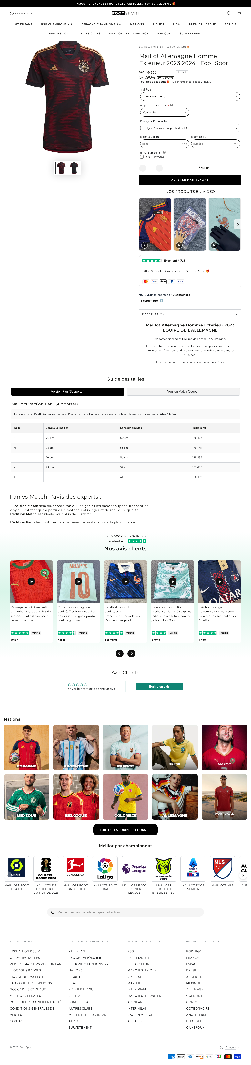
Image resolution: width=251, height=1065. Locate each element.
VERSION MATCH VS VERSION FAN (35, 964)
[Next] (243, 875)
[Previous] (8, 875)
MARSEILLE (136, 983)
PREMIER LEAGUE (82, 989)
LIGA (72, 983)
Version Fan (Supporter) (67, 391)
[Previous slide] (142, 224)
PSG (130, 951)
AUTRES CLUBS (80, 1008)
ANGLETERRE (196, 1015)
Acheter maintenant (190, 179)
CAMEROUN (195, 1027)
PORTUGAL (195, 951)
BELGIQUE (194, 1021)
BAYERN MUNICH (140, 1015)
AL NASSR (135, 1021)
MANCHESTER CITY (142, 970)
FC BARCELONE (139, 964)
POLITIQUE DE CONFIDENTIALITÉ (36, 1002)
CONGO (192, 1002)
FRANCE (192, 957)
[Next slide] (237, 224)
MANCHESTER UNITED (144, 996)
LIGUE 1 (74, 977)
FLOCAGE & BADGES (25, 970)
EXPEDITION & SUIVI (25, 951)
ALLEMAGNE (196, 989)
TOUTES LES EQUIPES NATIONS (123, 830)
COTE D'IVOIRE (198, 1008)
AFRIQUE (76, 1021)
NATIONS (76, 970)
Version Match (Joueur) (183, 391)
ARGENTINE (195, 977)
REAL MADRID (138, 957)
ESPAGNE (193, 964)
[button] (229, 13)
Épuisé (204, 168)
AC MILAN (135, 1002)
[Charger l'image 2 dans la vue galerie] (74, 168)
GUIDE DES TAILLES (25, 957)
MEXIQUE (193, 983)
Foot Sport (26, 1047)
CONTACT (17, 1021)
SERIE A (74, 996)
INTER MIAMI (137, 989)
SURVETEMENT (80, 1027)
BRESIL (191, 970)
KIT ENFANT (78, 951)
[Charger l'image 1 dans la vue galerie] (61, 168)
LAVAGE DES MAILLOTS (27, 977)
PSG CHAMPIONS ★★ (85, 957)
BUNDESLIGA (79, 1002)
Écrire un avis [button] (159, 686)
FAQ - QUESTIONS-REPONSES (32, 983)
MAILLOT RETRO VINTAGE (88, 1015)
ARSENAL (134, 977)
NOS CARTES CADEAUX (28, 989)
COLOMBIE (194, 996)
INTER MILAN (137, 1008)
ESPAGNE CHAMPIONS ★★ (89, 964)
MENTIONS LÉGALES (25, 996)
